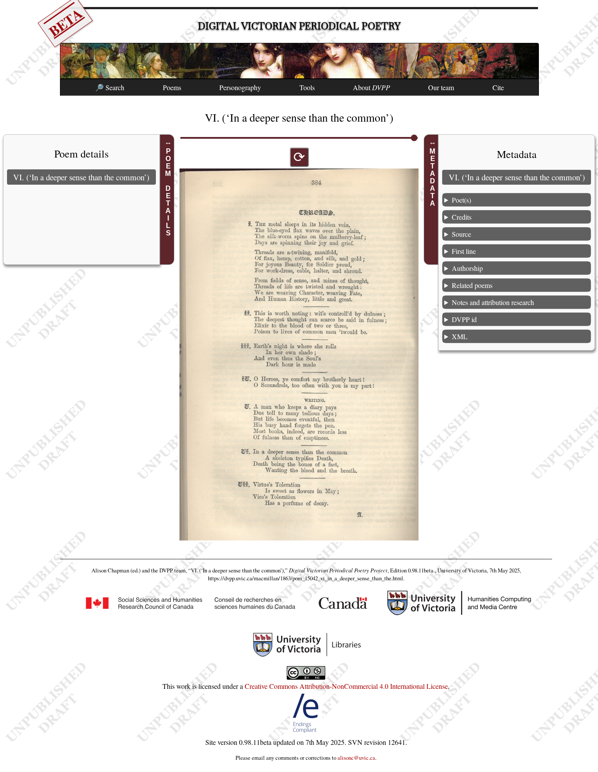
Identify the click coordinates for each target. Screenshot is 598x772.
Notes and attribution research (493, 302)
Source (461, 234)
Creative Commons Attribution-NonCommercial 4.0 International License (346, 686)
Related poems (472, 285)
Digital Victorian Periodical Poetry (299, 26)
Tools (307, 87)
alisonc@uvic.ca (356, 757)
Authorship (467, 268)
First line (464, 251)
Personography (240, 87)
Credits (461, 216)
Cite (498, 87)
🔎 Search (109, 87)
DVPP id (464, 319)
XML (460, 336)
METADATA (432, 177)
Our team (441, 87)
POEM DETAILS (168, 192)
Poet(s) (461, 199)
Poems (172, 87)
